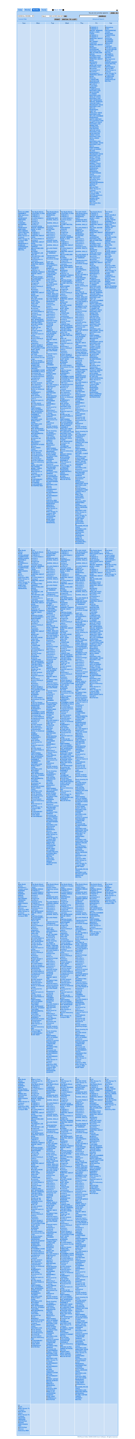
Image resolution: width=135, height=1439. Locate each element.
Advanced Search (98, 19)
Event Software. (101, 1437)
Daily (20, 10)
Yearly (44, 10)
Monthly (36, 10)
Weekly (27, 10)
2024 (60, 10)
